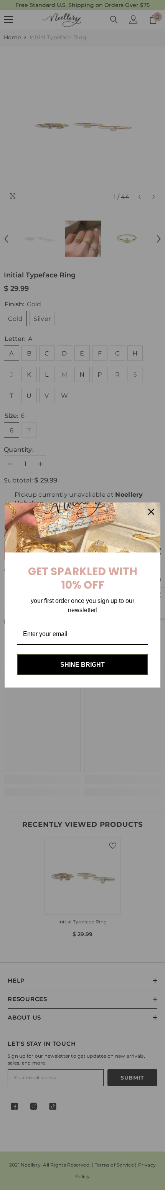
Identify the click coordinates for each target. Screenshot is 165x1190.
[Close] (151, 511)
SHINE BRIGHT (82, 664)
